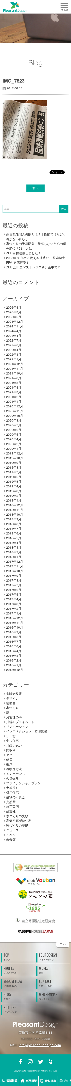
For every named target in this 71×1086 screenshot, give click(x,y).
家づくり (12, 707)
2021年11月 (14, 368)
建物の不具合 (15, 797)
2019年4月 (13, 486)
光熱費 (11, 802)
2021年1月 (13, 401)
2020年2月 (13, 444)
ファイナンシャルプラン (23, 783)
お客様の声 (14, 717)
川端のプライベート (20, 722)
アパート (12, 754)
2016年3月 (13, 655)
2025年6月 (13, 316)
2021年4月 (13, 387)
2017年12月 (14, 561)
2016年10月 (14, 627)
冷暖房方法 (14, 769)
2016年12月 (14, 618)
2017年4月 (13, 599)
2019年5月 (13, 481)
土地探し (12, 787)
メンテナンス (15, 773)
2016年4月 (13, 651)
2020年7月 (13, 425)
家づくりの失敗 (17, 816)
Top (62, 944)
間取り (11, 750)
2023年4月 (13, 335)
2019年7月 (13, 472)
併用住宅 (12, 792)
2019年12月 (14, 453)
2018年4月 (13, 542)
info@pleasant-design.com (40, 1045)
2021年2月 (13, 396)
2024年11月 (14, 326)
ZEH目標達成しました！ (23, 253)
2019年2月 (13, 495)
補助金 (11, 703)
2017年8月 (13, 580)
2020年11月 (14, 411)
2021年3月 (13, 392)
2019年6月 (13, 476)
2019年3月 (13, 491)
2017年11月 (14, 566)
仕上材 (11, 736)
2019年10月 (14, 458)
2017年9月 (13, 575)
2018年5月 (13, 538)
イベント (12, 834)
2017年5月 (13, 594)
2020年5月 (13, 434)
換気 (9, 764)
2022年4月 (13, 349)
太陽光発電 (14, 693)
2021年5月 (13, 382)
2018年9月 (13, 519)
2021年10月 (14, 373)
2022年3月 (13, 354)
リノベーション (17, 726)
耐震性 (11, 811)
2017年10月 (14, 571)
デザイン (12, 698)
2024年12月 (14, 321)
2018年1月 (13, 556)
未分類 (11, 839)
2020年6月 (13, 429)
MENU (64, 9)
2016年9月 (13, 632)
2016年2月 (13, 660)
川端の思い (14, 745)
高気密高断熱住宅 (18, 820)
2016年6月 (13, 646)
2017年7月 (13, 585)
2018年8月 (13, 524)
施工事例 (12, 806)
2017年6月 (13, 589)
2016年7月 (13, 641)
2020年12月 (14, 406)
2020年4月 (13, 439)
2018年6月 (13, 533)
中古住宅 (12, 740)
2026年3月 (13, 312)
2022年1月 (13, 359)
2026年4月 (13, 307)
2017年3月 (13, 604)
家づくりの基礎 (17, 825)
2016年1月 (13, 665)
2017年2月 (13, 608)
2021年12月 (14, 364)
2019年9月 (13, 462)
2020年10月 (14, 415)
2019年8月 (13, 467)
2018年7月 (13, 528)
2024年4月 (13, 331)
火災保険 (12, 778)
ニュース (12, 830)
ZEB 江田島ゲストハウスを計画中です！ (35, 267)
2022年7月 (13, 340)
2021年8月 (13, 378)
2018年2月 (13, 552)
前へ (35, 188)
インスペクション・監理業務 (26, 731)
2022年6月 (13, 345)
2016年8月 (13, 636)
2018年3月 (13, 547)
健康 (9, 759)
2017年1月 (13, 613)
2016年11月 (14, 622)
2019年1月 (13, 500)
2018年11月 (14, 509)
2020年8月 (13, 420)
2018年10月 (14, 514)
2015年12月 (14, 669)
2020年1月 (13, 448)
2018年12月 (14, 505)
